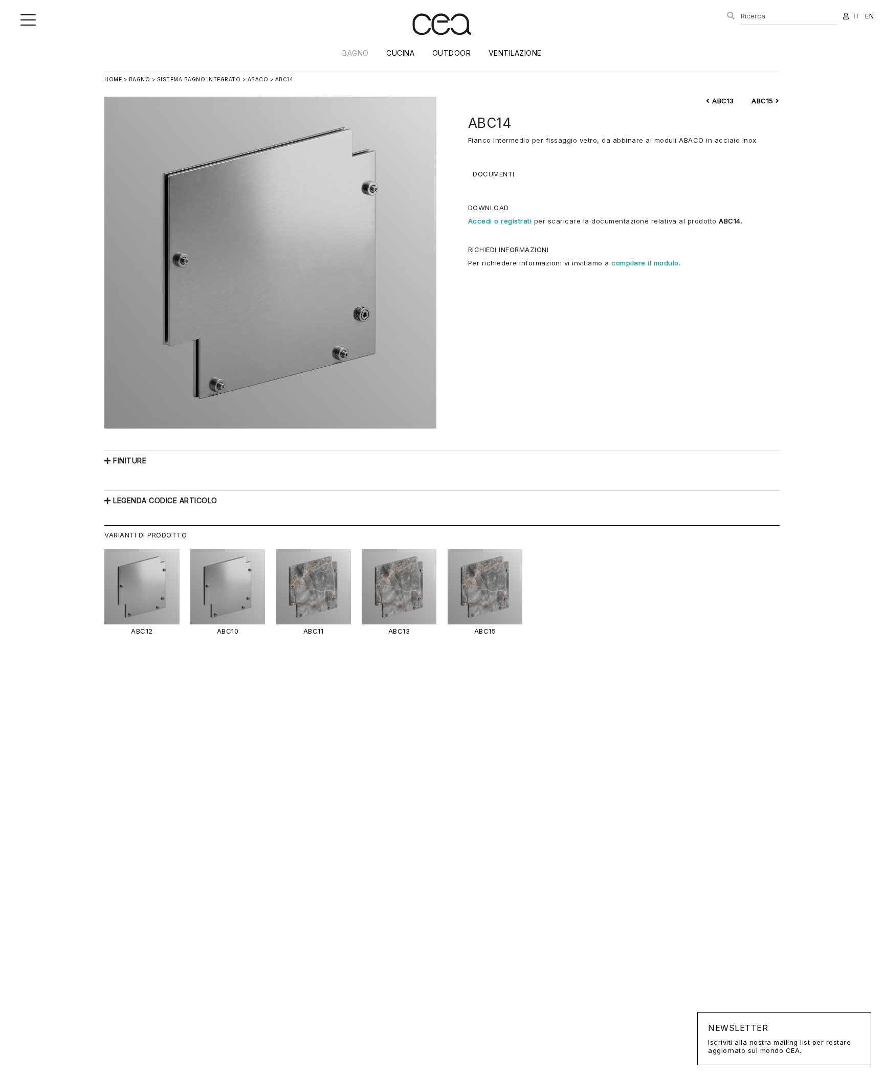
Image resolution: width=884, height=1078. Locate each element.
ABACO (258, 79)
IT (857, 16)
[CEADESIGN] (442, 43)
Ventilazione (515, 53)
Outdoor (451, 53)
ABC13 (722, 101)
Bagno (355, 53)
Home (113, 79)
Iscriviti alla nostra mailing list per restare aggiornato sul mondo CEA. (779, 1038)
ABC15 (764, 101)
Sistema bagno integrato (199, 79)
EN (869, 16)
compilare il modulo (645, 263)
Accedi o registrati (500, 221)
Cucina (400, 53)
